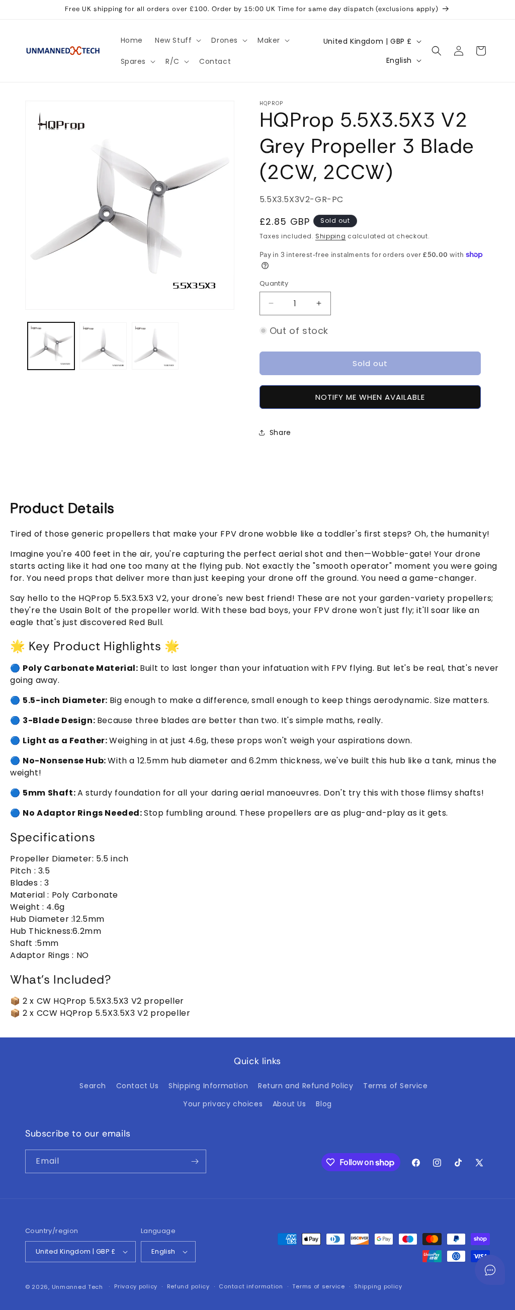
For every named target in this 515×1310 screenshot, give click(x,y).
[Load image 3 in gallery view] (155, 345)
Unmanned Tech (77, 1287)
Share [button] (280, 432)
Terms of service (318, 1286)
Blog (323, 1104)
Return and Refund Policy (305, 1086)
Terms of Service (395, 1086)
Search (92, 1086)
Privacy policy (135, 1286)
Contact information (251, 1286)
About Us (289, 1104)
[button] (177, 40)
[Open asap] (490, 1270)
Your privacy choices (223, 1104)
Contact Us (137, 1086)
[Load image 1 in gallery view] (51, 345)
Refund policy (188, 1286)
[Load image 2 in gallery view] (102, 345)
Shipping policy (378, 1286)
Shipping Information (208, 1086)
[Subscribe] (195, 1161)
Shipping (330, 236)
